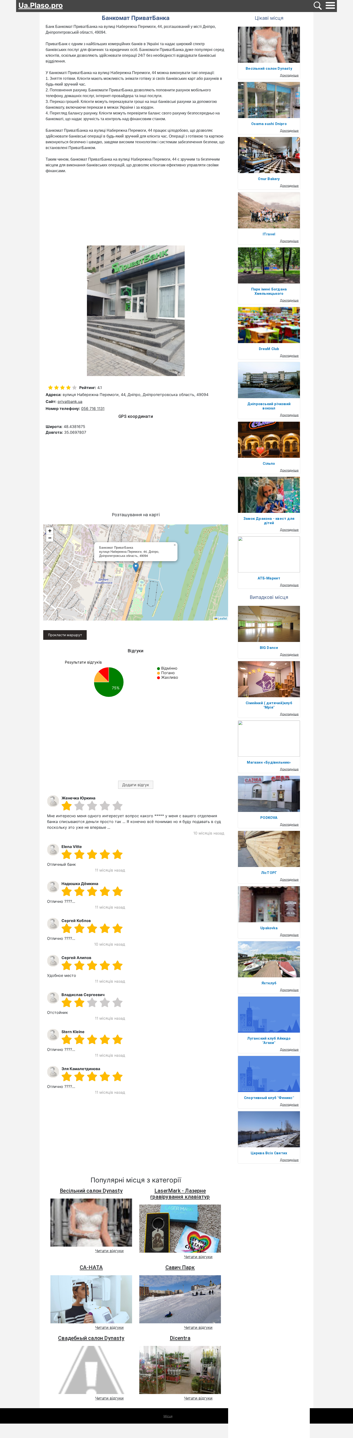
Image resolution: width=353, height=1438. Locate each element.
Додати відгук (135, 784)
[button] (136, 567)
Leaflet (222, 618)
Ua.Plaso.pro (40, 5)
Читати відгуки (109, 1250)
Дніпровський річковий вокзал (269, 406)
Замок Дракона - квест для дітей (268, 520)
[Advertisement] (135, 210)
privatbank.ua (70, 401)
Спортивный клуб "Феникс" (269, 1098)
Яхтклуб (269, 983)
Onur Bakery (269, 179)
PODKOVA (268, 818)
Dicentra (180, 1338)
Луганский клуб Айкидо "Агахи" (269, 1040)
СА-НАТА (91, 1267)
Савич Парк (180, 1267)
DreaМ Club (269, 349)
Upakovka (269, 928)
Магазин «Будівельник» (269, 762)
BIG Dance (269, 648)
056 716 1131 (92, 408)
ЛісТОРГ (269, 873)
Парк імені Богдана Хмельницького (269, 291)
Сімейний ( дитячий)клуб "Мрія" (269, 705)
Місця (168, 1416)
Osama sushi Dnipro (269, 124)
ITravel (269, 234)
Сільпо (269, 463)
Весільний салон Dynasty (91, 1191)
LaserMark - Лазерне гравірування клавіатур (180, 1194)
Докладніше (289, 75)
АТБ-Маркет (269, 578)
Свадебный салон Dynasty (91, 1338)
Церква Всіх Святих (269, 1153)
